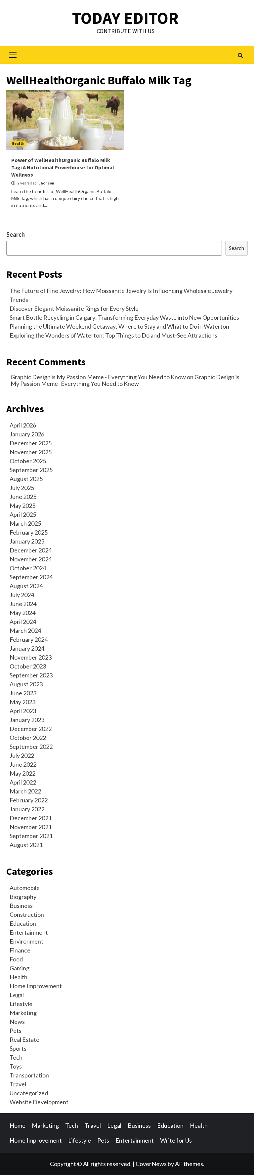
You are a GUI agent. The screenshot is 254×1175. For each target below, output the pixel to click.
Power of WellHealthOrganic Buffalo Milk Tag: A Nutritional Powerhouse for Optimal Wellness (62, 167)
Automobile (25, 887)
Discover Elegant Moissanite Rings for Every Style (74, 308)
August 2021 (26, 844)
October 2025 (28, 461)
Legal (17, 994)
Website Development (39, 1102)
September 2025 (31, 469)
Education (23, 923)
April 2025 (23, 514)
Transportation (29, 1075)
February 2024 (29, 639)
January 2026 (27, 434)
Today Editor (125, 18)
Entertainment (29, 932)
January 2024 (27, 648)
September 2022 (31, 746)
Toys (16, 1066)
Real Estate (24, 1039)
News (17, 1021)
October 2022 (28, 737)
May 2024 (22, 612)
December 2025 (31, 443)
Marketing (23, 1012)
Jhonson (46, 183)
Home (17, 1125)
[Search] (240, 55)
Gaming (19, 968)
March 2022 (25, 791)
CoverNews (151, 1163)
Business (21, 905)
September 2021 (31, 835)
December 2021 (31, 818)
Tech (16, 1057)
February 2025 (29, 532)
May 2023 (22, 702)
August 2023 (26, 684)
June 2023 (23, 693)
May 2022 (22, 773)
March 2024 (25, 630)
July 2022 (22, 755)
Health (18, 143)
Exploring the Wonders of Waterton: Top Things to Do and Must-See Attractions (113, 335)
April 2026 (23, 425)
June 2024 (23, 603)
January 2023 (27, 719)
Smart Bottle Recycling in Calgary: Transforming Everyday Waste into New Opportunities (124, 317)
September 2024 (31, 577)
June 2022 (23, 764)
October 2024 (28, 568)
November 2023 (31, 657)
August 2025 (26, 478)
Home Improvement (36, 986)
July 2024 (22, 594)
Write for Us (176, 1140)
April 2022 (23, 782)
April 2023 (23, 710)
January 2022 (27, 809)
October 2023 (28, 666)
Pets (15, 1030)
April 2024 (23, 621)
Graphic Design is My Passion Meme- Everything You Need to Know (125, 380)
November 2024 (31, 559)
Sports (18, 1048)
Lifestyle (21, 1003)
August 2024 (26, 585)
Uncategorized (29, 1093)
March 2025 (25, 523)
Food (16, 959)
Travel (18, 1084)
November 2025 (31, 452)
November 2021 (31, 827)
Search (15, 234)
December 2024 (31, 550)
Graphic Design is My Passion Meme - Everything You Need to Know (98, 377)
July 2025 (22, 487)
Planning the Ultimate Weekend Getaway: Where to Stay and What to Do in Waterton (119, 326)
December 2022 (31, 728)
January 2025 (27, 541)
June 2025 (23, 496)
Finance (20, 950)
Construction (27, 914)
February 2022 (29, 800)
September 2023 (31, 675)
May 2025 (22, 505)
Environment (26, 941)
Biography (23, 896)
